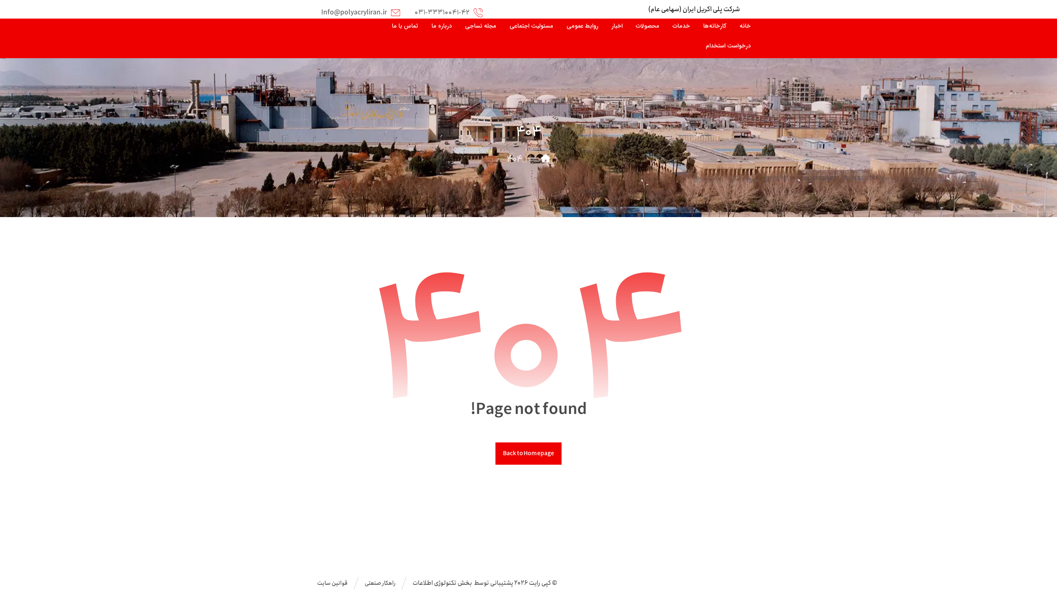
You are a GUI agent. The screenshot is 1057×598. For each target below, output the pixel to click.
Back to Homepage (528, 453)
